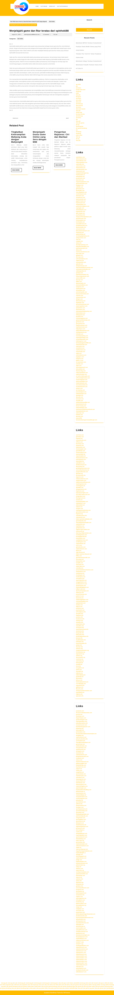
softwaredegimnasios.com (83, 378)
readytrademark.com (81, 383)
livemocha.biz (79, 662)
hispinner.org (79, 513)
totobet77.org (79, 943)
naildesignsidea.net (81, 271)
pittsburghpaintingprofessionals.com (85, 914)
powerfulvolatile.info (81, 643)
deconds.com (79, 416)
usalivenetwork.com (81, 737)
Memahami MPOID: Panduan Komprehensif (88, 43)
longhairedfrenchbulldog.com (83, 789)
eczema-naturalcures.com (82, 251)
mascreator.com (80, 346)
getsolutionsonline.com (82, 512)
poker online (79, 135)
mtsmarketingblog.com (82, 601)
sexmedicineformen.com (82, 922)
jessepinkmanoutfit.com (82, 756)
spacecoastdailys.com (82, 381)
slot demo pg (79, 103)
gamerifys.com (80, 436)
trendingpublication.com (82, 945)
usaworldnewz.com (81, 160)
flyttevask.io (79, 678)
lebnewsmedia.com (81, 227)
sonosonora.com (80, 229)
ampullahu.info (80, 626)
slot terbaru (70, 983)
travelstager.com (80, 575)
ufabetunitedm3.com (81, 956)
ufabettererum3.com (81, 947)
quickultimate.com (81, 919)
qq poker (3, 986)
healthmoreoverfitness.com (83, 482)
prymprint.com (80, 889)
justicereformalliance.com (82, 206)
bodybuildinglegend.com (82, 587)
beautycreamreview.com (82, 293)
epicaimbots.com (80, 307)
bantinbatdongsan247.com (83, 726)
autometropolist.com (81, 292)
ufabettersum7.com (81, 950)
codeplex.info (79, 241)
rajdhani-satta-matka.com (83, 529)
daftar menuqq (92, 984)
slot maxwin (95, 983)
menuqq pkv (4, 983)
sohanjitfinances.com (81, 929)
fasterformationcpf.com (82, 761)
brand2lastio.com (80, 538)
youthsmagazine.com (81, 798)
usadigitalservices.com (82, 540)
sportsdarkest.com (81, 802)
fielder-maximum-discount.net (83, 554)
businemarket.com (81, 793)
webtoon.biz (79, 803)
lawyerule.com (79, 597)
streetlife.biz (79, 664)
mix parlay (51, 988)
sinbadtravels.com (81, 749)
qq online (78, 84)
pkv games (86, 988)
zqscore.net (79, 877)
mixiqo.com (79, 907)
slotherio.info (79, 648)
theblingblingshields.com (82, 814)
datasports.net (80, 823)
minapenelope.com (81, 204)
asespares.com (80, 286)
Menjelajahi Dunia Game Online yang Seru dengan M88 (39, 137)
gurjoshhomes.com (81, 218)
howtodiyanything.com (82, 335)
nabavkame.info (80, 685)
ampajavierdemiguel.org (82, 173)
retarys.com (79, 760)
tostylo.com (79, 770)
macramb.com (80, 564)
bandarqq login (71, 986)
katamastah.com (80, 875)
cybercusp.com (80, 413)
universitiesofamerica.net (82, 470)
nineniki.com (79, 499)
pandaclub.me (79, 676)
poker (77, 93)
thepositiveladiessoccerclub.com (84, 267)
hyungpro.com (80, 807)
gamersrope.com (80, 744)
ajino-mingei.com (80, 213)
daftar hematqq (110, 984)
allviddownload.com (81, 464)
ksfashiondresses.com (82, 863)
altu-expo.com (79, 257)
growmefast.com (80, 842)
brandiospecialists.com (82, 501)
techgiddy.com (80, 735)
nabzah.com (79, 506)
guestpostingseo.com (81, 719)
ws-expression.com (81, 362)
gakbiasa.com (79, 687)
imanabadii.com (80, 692)
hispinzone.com (80, 491)
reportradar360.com (81, 580)
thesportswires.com (81, 805)
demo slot (78, 102)
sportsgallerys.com (81, 819)
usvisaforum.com (80, 197)
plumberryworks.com (81, 915)
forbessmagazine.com (82, 318)
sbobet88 (76, 983)
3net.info (78, 239)
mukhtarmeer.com (80, 349)
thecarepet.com (80, 716)
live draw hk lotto (80, 114)
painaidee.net (79, 800)
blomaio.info (79, 638)
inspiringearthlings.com (82, 337)
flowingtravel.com (80, 498)
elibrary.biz (79, 250)
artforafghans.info (81, 611)
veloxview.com (79, 966)
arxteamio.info (80, 884)
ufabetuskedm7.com (81, 959)
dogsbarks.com (80, 302)
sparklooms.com (80, 933)
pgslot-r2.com (79, 360)
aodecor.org (79, 655)
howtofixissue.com (81, 459)
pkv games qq (79, 986)
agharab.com (79, 264)
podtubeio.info (80, 641)
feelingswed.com (80, 314)
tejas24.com (79, 606)
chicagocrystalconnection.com (84, 690)
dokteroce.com (80, 592)
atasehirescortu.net (81, 824)
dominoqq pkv (79, 126)
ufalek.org (78, 847)
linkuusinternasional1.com (83, 230)
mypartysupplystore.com (82, 181)
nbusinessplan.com (81, 449)
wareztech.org (79, 753)
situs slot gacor (63, 983)
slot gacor (101, 983)
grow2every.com (80, 323)
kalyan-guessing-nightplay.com (84, 519)
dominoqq (78, 131)
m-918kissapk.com (81, 683)
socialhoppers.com (81, 541)
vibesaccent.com (80, 171)
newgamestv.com (80, 817)
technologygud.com (81, 856)
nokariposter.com (80, 517)
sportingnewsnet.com (81, 809)
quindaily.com (79, 395)
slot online (78, 100)
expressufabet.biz (80, 454)
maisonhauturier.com (81, 344)
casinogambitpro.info (81, 721)
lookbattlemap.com (81, 765)
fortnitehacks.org (80, 652)
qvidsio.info (79, 645)
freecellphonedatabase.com (83, 742)
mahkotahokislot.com (81, 844)
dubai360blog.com (81, 838)
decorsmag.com (80, 466)
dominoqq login (109, 986)
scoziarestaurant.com (81, 386)
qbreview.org (79, 473)
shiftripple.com (80, 924)
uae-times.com (80, 435)
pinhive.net (79, 669)
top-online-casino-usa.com (83, 494)
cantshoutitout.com (81, 452)
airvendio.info (79, 613)
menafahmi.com (80, 348)
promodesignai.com (81, 392)
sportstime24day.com (81, 810)
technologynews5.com (82, 367)
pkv (77, 86)
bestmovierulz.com (81, 199)
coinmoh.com (79, 295)
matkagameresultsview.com (83, 510)
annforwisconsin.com (81, 183)
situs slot (41, 984)
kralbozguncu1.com (81, 341)
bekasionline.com (80, 447)
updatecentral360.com (82, 873)
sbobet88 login (73, 988)
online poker (30, 986)
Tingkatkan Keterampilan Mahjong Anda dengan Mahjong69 (18, 137)
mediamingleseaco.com (82, 599)
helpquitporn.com (80, 328)
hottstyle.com (79, 334)
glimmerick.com (80, 188)
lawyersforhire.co (80, 791)
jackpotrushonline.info (82, 739)
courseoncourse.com (81, 725)
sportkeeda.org (80, 891)
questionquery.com (81, 585)
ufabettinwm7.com (81, 952)
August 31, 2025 (16, 34)
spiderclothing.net (80, 234)
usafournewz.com (80, 166)
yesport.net (79, 768)
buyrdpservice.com (81, 767)
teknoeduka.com (80, 369)
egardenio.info (79, 882)
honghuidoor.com (80, 496)
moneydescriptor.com (81, 796)
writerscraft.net (80, 531)
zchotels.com (79, 363)
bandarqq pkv (110, 988)
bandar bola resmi (80, 89)
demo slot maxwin (80, 109)
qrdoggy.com (79, 854)
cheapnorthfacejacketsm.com (83, 216)
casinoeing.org (80, 661)
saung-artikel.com (80, 781)
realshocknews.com (81, 858)
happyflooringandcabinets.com (84, 851)
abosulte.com (79, 397)
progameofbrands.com (82, 471)
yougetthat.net (80, 772)
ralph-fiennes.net (80, 552)
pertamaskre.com (80, 732)
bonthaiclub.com (80, 222)
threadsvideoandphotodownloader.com (86, 733)
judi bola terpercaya (59, 988)
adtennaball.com (80, 505)
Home (37, 6)
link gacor (78, 96)
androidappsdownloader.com (83, 522)
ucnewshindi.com (80, 740)
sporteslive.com (80, 812)
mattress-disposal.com (82, 849)
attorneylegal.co (80, 830)
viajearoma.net (80, 260)
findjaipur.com (79, 185)
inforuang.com (80, 559)
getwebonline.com (80, 547)
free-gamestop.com (81, 747)
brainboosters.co (80, 174)
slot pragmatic (23, 984)
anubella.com (79, 400)
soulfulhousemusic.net (82, 931)
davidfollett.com (80, 190)
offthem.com (79, 442)
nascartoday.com (80, 351)
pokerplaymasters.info (82, 723)
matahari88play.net (81, 795)
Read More (17, 170)
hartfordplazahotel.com (82, 682)
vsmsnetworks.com (81, 440)
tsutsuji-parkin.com (81, 262)
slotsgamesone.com (81, 489)
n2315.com (79, 545)
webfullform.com (80, 463)
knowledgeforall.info (81, 536)
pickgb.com (79, 859)
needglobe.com (80, 908)
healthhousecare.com (81, 325)
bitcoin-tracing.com (81, 406)
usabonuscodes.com (81, 374)
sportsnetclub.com (81, 774)
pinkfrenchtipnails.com (82, 816)
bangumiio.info (80, 633)
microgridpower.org (81, 905)
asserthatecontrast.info (82, 629)
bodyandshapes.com (81, 407)
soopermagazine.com (81, 379)
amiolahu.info (79, 622)
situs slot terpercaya (33, 984)
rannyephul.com (80, 578)
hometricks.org (80, 901)
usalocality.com (80, 164)
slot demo (78, 88)
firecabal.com (79, 316)
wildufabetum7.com (81, 971)
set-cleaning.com (80, 390)
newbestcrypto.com (81, 775)
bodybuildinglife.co (81, 852)
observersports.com (81, 784)
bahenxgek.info (80, 730)
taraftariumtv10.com (81, 583)
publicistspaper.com (81, 393)
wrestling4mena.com (81, 534)
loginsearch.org (80, 654)
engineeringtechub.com (82, 826)
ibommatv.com (80, 443)
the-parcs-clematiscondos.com (84, 712)
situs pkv (78, 95)
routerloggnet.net (80, 485)
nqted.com (79, 353)
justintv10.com (80, 596)
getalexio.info (79, 886)
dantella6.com (79, 487)
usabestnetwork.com (81, 754)
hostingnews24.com (81, 332)
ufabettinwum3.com (81, 954)
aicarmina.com (80, 180)
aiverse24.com (80, 399)
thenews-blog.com (81, 370)
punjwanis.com (80, 711)
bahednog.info (80, 728)
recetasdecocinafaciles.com (83, 269)
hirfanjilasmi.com (80, 900)
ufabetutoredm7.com (81, 963)
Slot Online (44, 6)
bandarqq (78, 91)
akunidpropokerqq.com (82, 244)
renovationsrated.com (81, 385)
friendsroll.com (80, 232)
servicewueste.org (80, 475)
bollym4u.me (79, 673)
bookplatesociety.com (81, 225)
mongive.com (79, 508)
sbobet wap (79, 112)
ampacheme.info (80, 624)
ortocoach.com (80, 910)
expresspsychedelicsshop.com (84, 311)
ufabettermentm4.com (82, 949)
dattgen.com (79, 299)
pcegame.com (79, 358)
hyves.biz (78, 666)
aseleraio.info (79, 879)
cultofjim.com (79, 187)
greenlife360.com (80, 450)
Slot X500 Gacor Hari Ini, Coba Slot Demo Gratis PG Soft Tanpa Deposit (28, 21)
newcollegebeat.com (81, 192)
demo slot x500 (54, 984)
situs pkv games (80, 123)
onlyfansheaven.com (81, 548)
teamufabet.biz (80, 461)
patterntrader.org (80, 865)
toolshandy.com (80, 573)
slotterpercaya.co (80, 926)
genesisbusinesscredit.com (83, 557)
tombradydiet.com (81, 220)
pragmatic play (9, 984)
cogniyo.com (79, 896)
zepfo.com (78, 365)
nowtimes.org (79, 659)
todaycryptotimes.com (82, 372)
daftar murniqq (101, 984)
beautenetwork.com (81, 404)
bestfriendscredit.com (81, 248)
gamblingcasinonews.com (83, 468)
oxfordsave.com (80, 777)
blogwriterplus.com (81, 718)
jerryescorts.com (80, 828)
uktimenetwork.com (81, 159)
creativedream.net (80, 543)
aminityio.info (79, 620)
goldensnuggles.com (81, 763)
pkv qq (77, 124)
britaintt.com (79, 414)
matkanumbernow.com (82, 478)
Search (89, 20)
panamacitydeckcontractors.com (84, 569)
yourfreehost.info (80, 215)
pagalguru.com (80, 356)
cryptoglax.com (80, 208)
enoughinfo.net (80, 668)
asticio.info (79, 880)
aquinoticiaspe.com (81, 788)
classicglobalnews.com (82, 411)
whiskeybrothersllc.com (82, 970)
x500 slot (107, 983)
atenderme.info (80, 631)
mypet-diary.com (80, 566)
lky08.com (78, 550)
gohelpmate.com (80, 527)
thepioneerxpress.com (81, 457)
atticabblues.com (80, 290)
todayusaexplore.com (81, 162)
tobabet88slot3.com (81, 938)
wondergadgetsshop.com (82, 236)
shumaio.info (79, 647)
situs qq (78, 137)
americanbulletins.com (82, 285)
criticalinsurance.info (81, 515)
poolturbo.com (80, 608)
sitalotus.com (79, 868)
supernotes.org (80, 870)
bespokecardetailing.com (82, 246)
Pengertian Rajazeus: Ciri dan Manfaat (61, 134)
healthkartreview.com (81, 327)
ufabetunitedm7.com (81, 957)
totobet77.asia (80, 942)
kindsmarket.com (80, 561)
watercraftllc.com (80, 278)
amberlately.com (80, 176)
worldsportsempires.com (82, 872)
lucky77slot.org (80, 840)
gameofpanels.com (81, 520)
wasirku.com (79, 604)
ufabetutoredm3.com (81, 961)
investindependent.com (82, 339)
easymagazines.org (81, 898)
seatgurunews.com (81, 237)
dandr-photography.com (82, 590)
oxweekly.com (79, 568)
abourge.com (79, 279)
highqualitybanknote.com (82, 330)
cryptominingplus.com (82, 786)
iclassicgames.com (81, 779)
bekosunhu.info (80, 634)
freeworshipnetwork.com (82, 276)
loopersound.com (80, 202)
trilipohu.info (79, 694)
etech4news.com (80, 309)
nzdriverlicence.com (81, 355)
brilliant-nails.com (80, 589)
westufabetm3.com (81, 968)
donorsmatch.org (80, 657)
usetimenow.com (80, 524)
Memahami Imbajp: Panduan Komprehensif (88, 61)
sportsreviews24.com (81, 837)
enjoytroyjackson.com (81, 306)
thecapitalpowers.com (82, 936)
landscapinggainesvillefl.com (83, 342)
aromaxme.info (80, 627)
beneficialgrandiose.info (82, 636)
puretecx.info (79, 617)
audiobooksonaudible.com (83, 402)
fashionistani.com (80, 313)
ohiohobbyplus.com (81, 209)
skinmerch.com (80, 195)
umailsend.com (80, 758)
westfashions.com (81, 571)
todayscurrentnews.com (82, 940)
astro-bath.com (80, 253)
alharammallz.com (81, 283)
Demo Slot (52, 6)
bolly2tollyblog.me (80, 675)
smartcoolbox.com (81, 928)
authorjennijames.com (82, 258)
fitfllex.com (79, 555)
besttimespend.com (81, 893)
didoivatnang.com (80, 300)
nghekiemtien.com (80, 603)
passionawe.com (80, 912)
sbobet (67, 988)
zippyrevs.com (79, 477)
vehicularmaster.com (81, 169)
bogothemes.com (80, 211)
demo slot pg (79, 105)
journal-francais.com (81, 594)
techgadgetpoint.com (81, 833)
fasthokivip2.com (80, 782)
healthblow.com (80, 526)
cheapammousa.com (81, 265)
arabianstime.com (80, 288)
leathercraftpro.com (81, 903)
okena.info (78, 243)
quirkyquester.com (81, 921)
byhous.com (79, 680)
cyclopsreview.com (81, 297)
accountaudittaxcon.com (82, 887)
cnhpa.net (78, 866)
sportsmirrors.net (80, 821)
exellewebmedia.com (81, 746)
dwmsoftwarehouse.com (82, 304)
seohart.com (79, 388)
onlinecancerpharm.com (82, 845)
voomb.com (79, 831)
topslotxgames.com (81, 484)
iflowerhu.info (79, 689)
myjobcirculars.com (81, 480)
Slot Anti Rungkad (62, 6)
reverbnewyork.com (81, 194)
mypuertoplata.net (81, 456)
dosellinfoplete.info (81, 640)
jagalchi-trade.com (81, 201)
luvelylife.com (79, 562)
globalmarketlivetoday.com (83, 320)
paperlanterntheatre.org (82, 274)
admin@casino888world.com (32, 34)
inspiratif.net (79, 438)
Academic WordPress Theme (52, 992)
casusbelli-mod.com (81, 223)
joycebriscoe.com (80, 178)
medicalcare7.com (80, 503)
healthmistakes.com (81, 861)
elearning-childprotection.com (83, 533)
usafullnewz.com (80, 157)
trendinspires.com (80, 576)
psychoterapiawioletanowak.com (84, 917)
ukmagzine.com (80, 751)
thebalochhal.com (80, 167)
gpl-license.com (80, 321)
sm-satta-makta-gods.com (83, 376)
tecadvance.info (80, 618)
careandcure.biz (80, 894)
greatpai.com (79, 272)
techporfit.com (80, 445)
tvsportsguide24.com (81, 835)
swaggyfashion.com (81, 582)
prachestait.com (80, 610)
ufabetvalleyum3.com (81, 964)
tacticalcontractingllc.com (82, 935)
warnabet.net (79, 671)
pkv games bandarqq (81, 128)
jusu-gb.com (79, 714)
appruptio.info (79, 696)
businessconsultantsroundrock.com (85, 409)
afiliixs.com (79, 281)
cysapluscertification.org (82, 650)
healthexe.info (79, 615)
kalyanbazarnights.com (82, 492)
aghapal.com (79, 255)
